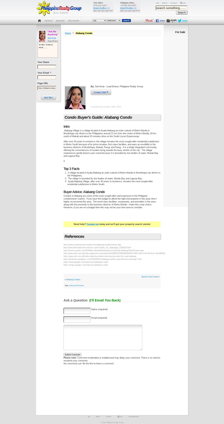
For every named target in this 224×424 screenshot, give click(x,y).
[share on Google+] (171, 21)
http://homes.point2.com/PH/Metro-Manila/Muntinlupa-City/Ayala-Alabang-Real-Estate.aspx (104, 250)
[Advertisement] (112, 63)
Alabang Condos (73, 280)
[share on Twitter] (182, 21)
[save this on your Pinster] (149, 21)
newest (48, 20)
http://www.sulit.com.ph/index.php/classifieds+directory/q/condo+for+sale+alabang (100, 256)
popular (60, 20)
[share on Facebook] (160, 21)
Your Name (43, 62)
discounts (73, 20)
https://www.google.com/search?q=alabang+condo (86, 262)
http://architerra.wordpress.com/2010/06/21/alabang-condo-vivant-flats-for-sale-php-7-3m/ (103, 259)
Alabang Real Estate (76, 285)
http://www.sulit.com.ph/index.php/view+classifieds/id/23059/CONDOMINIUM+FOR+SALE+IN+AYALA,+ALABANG (114, 253)
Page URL (42, 83)
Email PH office (126, 8)
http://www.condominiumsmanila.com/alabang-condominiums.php (92, 245)
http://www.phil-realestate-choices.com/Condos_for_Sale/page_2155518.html (97, 247)
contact (173, 3)
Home (68, 33)
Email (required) (99, 317)
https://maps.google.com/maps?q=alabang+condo (86, 265)
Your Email (44, 72)
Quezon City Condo (150, 277)
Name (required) (99, 309)
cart (184, 3)
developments (134, 416)
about (164, 3)
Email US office (99, 8)
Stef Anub (52, 38)
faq (157, 3)
